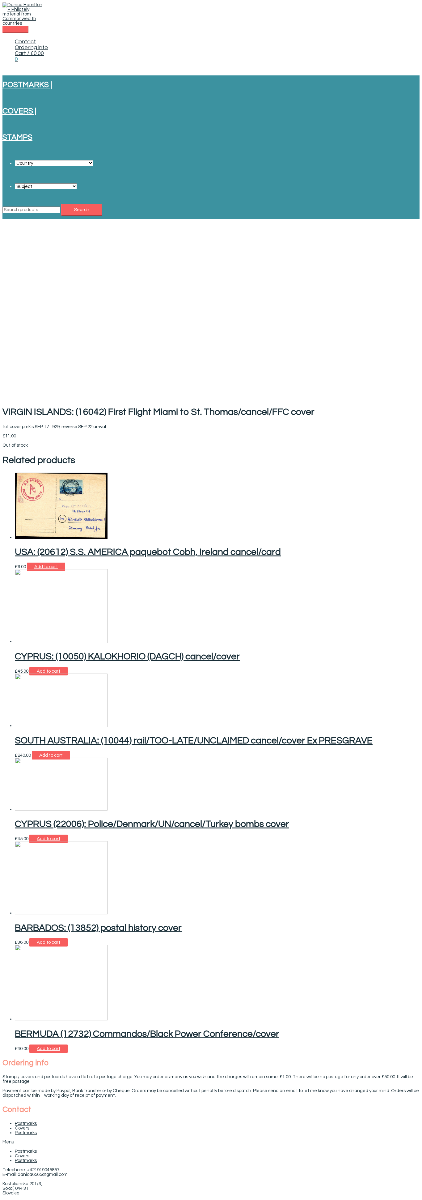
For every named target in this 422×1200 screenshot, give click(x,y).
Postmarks (26, 1123)
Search (81, 209)
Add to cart (46, 566)
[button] (211, 1142)
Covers (22, 1128)
